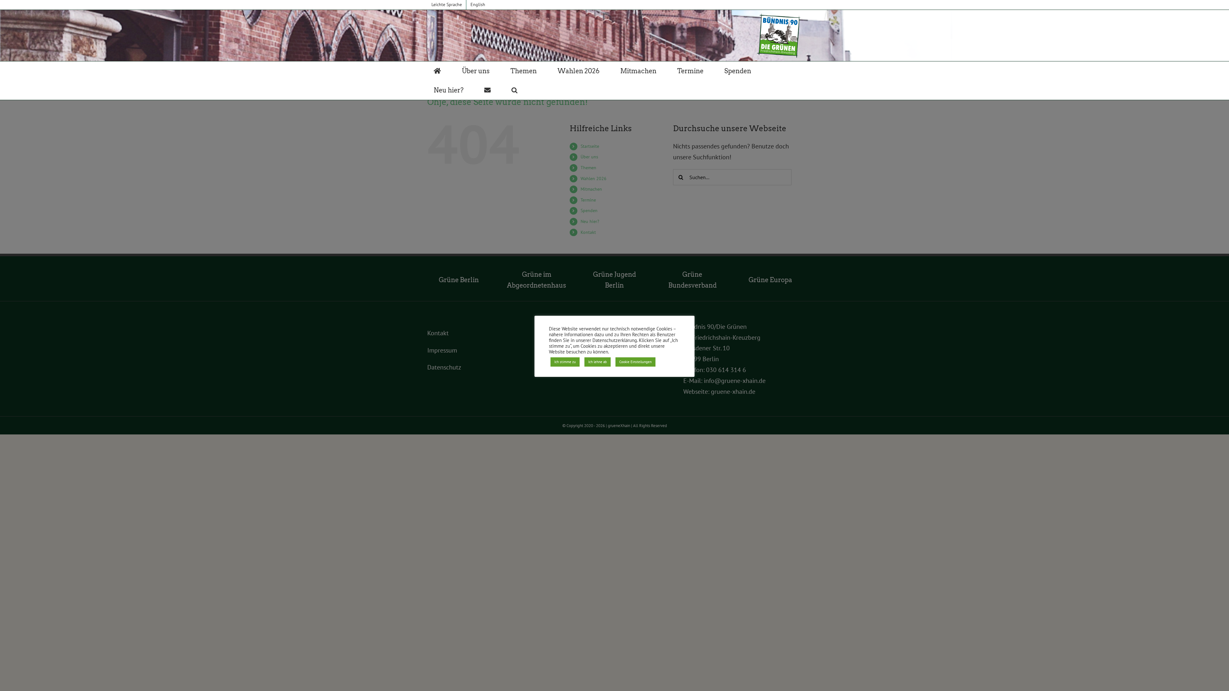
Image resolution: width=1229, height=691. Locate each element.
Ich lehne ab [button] (597, 362)
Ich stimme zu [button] (565, 362)
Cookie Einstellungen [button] (635, 362)
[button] (514, 90)
